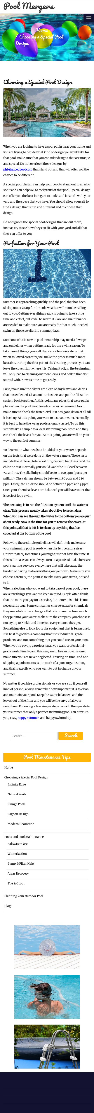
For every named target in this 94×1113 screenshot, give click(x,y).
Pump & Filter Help (21, 864)
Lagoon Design (18, 814)
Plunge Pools (17, 804)
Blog (7, 906)
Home (41, 30)
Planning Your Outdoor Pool (23, 896)
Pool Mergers (28, 7)
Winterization (17, 854)
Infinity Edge (17, 784)
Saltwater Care (18, 844)
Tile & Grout (16, 883)
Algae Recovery (18, 873)
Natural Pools (17, 794)
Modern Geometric (21, 824)
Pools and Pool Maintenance (24, 837)
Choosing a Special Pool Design (26, 777)
